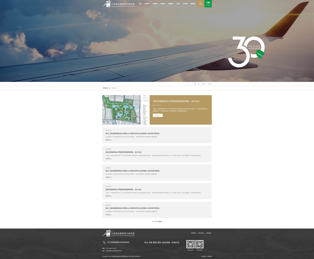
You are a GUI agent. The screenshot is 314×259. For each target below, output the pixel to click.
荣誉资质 (170, 3)
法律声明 (193, 233)
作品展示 (163, 3)
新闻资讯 (147, 3)
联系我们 (193, 3)
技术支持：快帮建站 (206, 256)
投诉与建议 (201, 233)
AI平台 (178, 3)
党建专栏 (210, 84)
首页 (140, 3)
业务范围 (155, 3)
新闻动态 (105, 88)
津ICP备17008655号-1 (135, 256)
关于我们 (185, 3)
